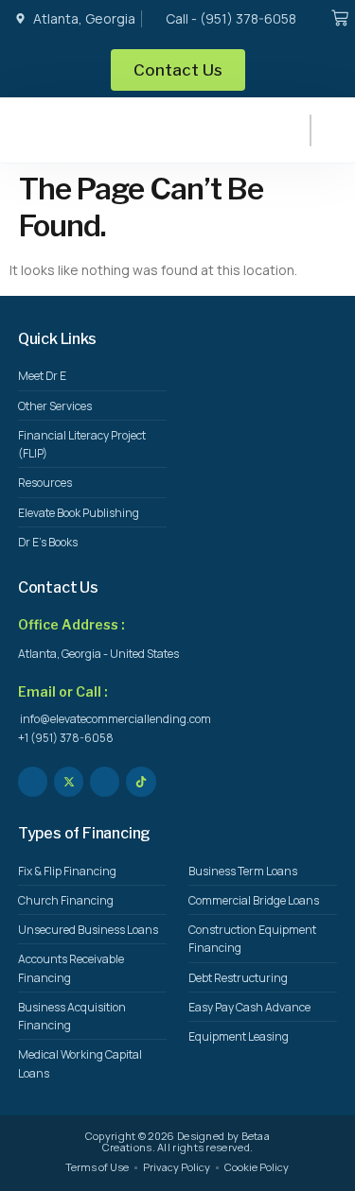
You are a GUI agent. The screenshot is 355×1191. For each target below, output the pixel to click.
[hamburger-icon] (310, 130)
